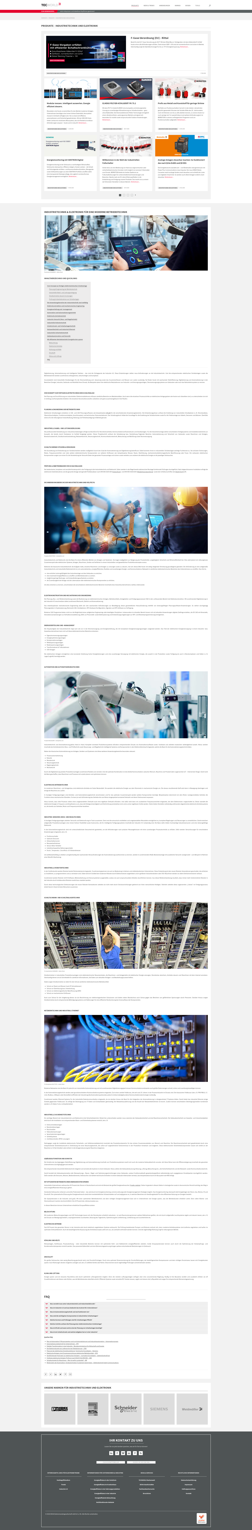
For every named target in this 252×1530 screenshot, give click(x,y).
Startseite (44, 18)
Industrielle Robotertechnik (56, 323)
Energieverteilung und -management (59, 309)
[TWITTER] (60, 1374)
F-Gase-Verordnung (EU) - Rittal (149, 38)
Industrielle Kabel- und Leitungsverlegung (63, 293)
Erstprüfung (116, 472)
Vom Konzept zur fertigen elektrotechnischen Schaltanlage (67, 286)
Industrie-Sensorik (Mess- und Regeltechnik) (62, 319)
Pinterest (135, 1453)
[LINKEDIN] (55, 1374)
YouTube (129, 1453)
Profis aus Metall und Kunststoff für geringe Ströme (181, 103)
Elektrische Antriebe (55, 346)
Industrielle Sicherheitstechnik (57, 333)
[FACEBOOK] (45, 1374)
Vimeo (123, 1453)
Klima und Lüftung (55, 356)
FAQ (48, 359)
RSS (141, 1453)
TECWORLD (51, 4)
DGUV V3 (178, 472)
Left (117, 195)
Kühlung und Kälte (55, 349)
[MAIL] (70, 1374)
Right (135, 195)
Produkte (51, 18)
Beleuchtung (53, 343)
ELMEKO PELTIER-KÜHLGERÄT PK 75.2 (119, 103)
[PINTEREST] (65, 1374)
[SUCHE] (210, 6)
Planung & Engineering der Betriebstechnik (63, 289)
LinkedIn (111, 1453)
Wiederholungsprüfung (145, 472)
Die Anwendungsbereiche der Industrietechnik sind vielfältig (67, 303)
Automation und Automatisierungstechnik (61, 313)
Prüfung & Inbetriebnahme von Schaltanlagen (64, 299)
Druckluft (52, 353)
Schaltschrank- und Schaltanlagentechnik (61, 326)
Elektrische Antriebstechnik (56, 316)
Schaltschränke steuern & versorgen (61, 296)
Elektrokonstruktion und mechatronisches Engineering (65, 306)
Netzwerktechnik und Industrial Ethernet (61, 329)
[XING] (50, 1374)
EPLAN (108, 413)
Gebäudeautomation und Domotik (58, 336)
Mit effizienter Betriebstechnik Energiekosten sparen (65, 339)
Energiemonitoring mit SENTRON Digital (65, 160)
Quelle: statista (135, 1185)
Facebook (117, 1453)
